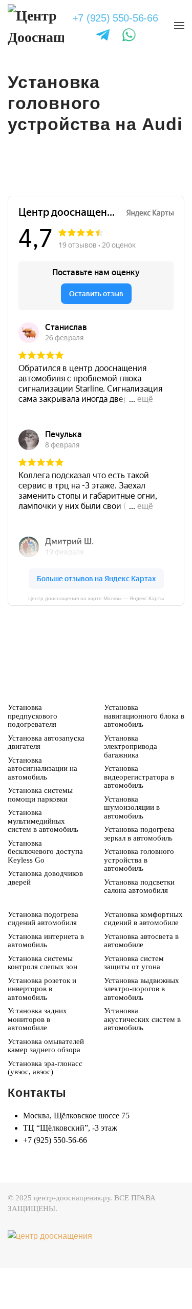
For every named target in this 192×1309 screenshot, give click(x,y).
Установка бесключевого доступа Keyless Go (45, 892)
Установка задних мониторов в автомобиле (37, 1060)
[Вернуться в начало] (36, 25)
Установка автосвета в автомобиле (141, 981)
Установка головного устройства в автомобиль (139, 900)
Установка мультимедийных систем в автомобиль (43, 861)
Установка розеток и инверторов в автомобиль (42, 1029)
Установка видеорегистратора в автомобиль (139, 817)
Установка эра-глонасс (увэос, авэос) (45, 1108)
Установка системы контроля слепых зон (42, 1003)
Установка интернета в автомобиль (46, 981)
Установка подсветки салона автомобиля (139, 927)
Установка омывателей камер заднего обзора (46, 1086)
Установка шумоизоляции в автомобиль (132, 848)
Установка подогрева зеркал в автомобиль (139, 874)
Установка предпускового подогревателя (32, 756)
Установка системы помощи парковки (40, 835)
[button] (179, 25)
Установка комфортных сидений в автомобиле (143, 959)
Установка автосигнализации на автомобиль (42, 809)
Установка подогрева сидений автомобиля (43, 959)
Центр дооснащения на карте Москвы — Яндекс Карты (96, 639)
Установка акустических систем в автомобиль (142, 1060)
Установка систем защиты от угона (134, 1003)
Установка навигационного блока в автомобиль (144, 756)
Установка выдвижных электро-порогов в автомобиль (141, 1029)
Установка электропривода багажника (130, 787)
